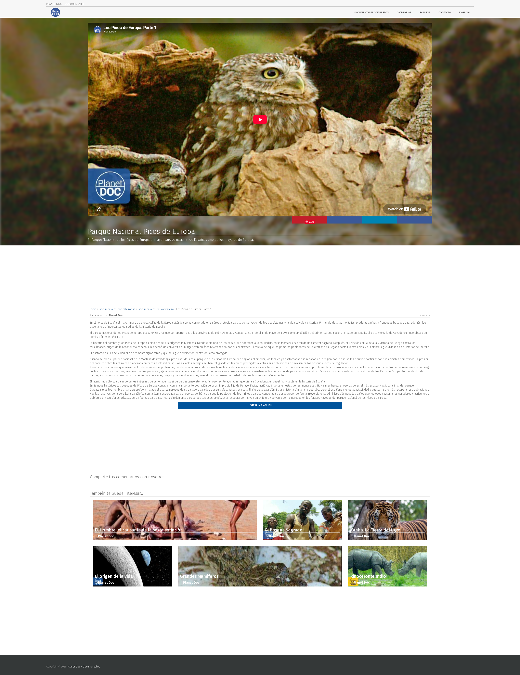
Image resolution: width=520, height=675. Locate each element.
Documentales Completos (371, 12)
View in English (261, 405)
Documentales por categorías (117, 309)
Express (424, 12)
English (464, 12)
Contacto (445, 12)
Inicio (93, 309)
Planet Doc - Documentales (83, 666)
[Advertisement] (212, 275)
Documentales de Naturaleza (156, 309)
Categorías (404, 12)
